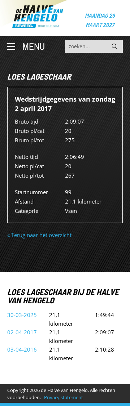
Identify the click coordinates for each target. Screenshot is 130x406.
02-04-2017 (22, 332)
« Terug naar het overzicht (39, 234)
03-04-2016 (22, 349)
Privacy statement (63, 397)
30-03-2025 (22, 314)
